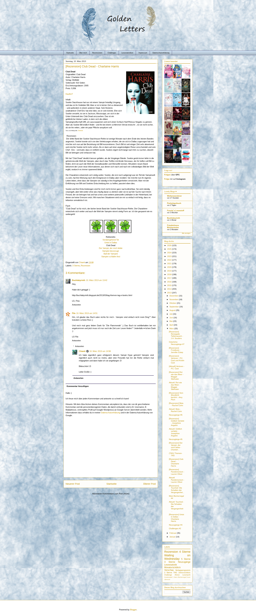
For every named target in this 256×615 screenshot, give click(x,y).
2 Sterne (168, 572)
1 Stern (175, 577)
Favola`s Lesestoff (175, 210)
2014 (169, 289)
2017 (169, 278)
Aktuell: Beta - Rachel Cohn (175, 410)
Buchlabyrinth (78, 280)
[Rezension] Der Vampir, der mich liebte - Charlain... (176, 446)
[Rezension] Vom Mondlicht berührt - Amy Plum (176, 396)
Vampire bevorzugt (110, 251)
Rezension (85, 265)
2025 (169, 249)
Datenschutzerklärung (161, 53)
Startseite (70, 53)
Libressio (167, 579)
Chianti (82, 351)
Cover (188, 577)
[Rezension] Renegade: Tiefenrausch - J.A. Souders (176, 335)
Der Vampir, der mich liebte (110, 248)
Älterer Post (149, 484)
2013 (169, 293)
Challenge (168, 575)
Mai (171, 321)
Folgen (167, 175)
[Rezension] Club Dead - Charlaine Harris (176, 462)
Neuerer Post (73, 484)
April (171, 325)
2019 (169, 271)
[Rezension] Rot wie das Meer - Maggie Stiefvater (176, 375)
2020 (169, 267)
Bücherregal (182, 577)
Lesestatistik (170, 564)
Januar (172, 537)
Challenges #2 (175, 528)
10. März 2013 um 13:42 (96, 280)
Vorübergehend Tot (111, 240)
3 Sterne (76, 265)
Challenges (112, 53)
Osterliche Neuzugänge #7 (176, 343)
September (174, 307)
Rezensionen (97, 53)
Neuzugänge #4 (175, 525)
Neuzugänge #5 (175, 439)
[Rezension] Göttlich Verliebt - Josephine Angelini (176, 422)
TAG (175, 572)
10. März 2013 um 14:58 (100, 351)
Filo (73, 313)
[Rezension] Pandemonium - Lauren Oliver (176, 471)
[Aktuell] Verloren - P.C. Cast (176, 367)
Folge (166, 179)
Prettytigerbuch (174, 203)
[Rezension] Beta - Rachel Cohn (176, 404)
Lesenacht (186, 575)
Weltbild (80, 130)
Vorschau (169, 570)
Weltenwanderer (174, 196)
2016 (169, 282)
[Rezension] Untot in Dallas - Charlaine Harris (176, 517)
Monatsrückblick (172, 567)
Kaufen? (69, 94)
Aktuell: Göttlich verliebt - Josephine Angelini (175, 432)
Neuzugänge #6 (175, 415)
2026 (169, 245)
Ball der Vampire (111, 254)
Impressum (143, 53)
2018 (169, 274)
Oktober (173, 303)
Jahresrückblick (184, 573)
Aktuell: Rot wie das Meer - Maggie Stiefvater (175, 385)
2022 (169, 260)
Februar (173, 533)
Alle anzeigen (186, 233)
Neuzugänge (184, 562)
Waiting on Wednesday (177, 557)
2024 (169, 253)
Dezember (174, 296)
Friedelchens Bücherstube (173, 226)
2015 (169, 285)
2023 (169, 256)
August (172, 310)
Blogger (133, 609)
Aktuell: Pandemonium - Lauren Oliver (176, 480)
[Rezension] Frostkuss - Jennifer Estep (176, 350)
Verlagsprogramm (182, 570)
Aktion (177, 575)
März (171, 328)
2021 (169, 263)
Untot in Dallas (110, 242)
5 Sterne (185, 559)
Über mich (83, 53)
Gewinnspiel (168, 577)
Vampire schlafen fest (110, 256)
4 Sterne (185, 551)
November (174, 299)
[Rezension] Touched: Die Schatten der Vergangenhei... (176, 489)
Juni (171, 317)
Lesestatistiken (127, 53)
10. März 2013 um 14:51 (86, 313)
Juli (171, 314)
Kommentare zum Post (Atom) (116, 494)
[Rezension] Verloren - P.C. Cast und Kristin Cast (176, 359)
